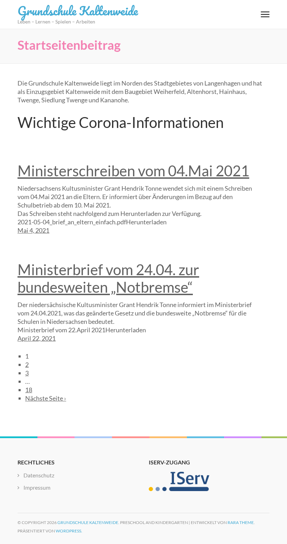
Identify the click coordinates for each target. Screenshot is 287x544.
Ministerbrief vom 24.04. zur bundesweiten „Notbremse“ (108, 278)
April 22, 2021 (37, 338)
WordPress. (69, 530)
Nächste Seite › (45, 398)
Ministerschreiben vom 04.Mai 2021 (133, 170)
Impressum (36, 487)
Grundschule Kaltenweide (78, 10)
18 (28, 390)
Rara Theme (240, 522)
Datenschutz (38, 475)
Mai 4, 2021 (33, 230)
